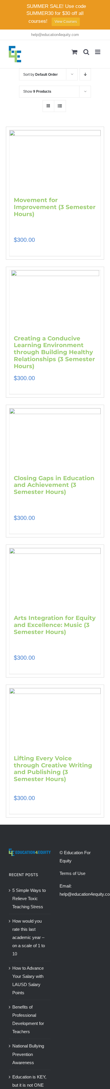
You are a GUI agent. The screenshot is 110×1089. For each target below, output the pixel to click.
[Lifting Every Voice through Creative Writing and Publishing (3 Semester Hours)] (55, 718)
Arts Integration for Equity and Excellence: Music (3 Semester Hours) (55, 624)
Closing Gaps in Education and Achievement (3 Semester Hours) (54, 485)
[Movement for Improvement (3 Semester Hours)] (55, 160)
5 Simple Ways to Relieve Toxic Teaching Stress (29, 898)
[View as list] (60, 106)
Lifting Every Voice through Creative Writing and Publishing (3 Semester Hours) (53, 769)
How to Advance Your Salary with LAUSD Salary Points (28, 980)
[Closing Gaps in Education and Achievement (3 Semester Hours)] (55, 438)
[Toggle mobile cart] (74, 52)
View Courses (66, 22)
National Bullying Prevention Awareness (28, 1054)
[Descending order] (85, 74)
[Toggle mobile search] (86, 52)
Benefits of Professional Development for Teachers (28, 1019)
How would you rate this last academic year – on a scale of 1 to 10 (28, 937)
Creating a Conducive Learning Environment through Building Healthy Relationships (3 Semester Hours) (54, 352)
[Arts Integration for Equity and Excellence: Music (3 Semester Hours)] (55, 578)
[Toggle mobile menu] (98, 52)
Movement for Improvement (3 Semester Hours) (55, 207)
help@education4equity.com (55, 34)
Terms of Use (72, 873)
